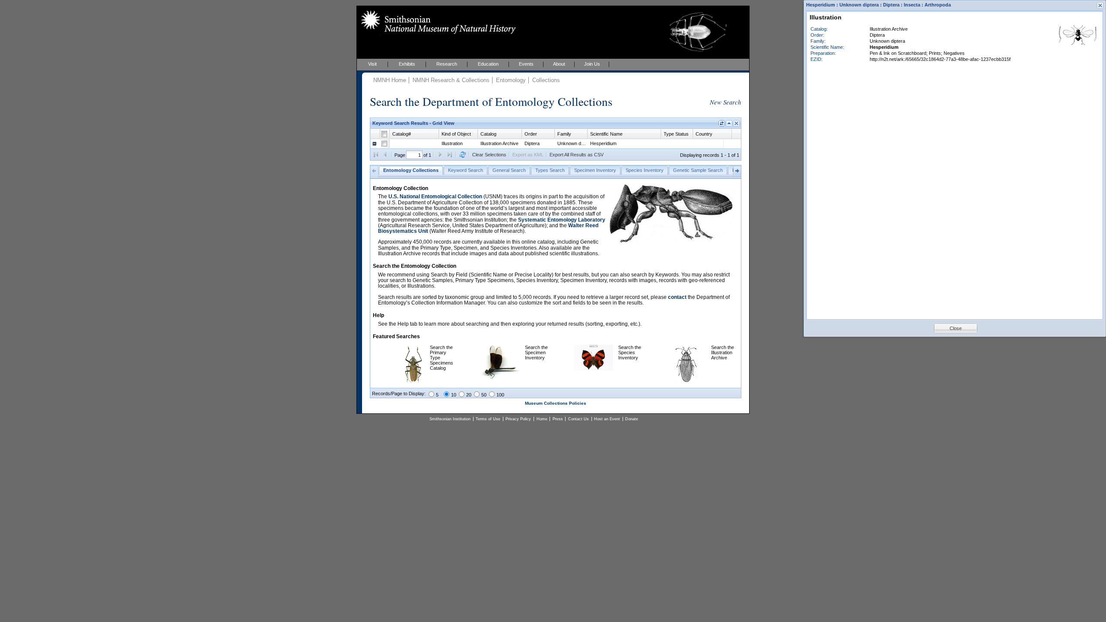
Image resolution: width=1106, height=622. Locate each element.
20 (468, 394)
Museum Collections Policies (555, 403)
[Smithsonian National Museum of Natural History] (436, 22)
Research (446, 64)
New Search (725, 102)
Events (526, 64)
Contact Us (578, 419)
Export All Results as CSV (577, 154)
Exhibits (407, 64)
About (559, 64)
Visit (372, 64)
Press (558, 419)
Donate (631, 419)
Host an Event (607, 419)
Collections (546, 80)
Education (488, 64)
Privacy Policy (518, 419)
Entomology (511, 80)
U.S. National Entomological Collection (435, 197)
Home (542, 419)
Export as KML (527, 154)
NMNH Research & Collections (451, 80)
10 (453, 394)
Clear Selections (489, 154)
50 (483, 394)
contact (677, 297)
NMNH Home (389, 80)
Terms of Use (488, 419)
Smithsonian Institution (449, 419)
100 (500, 394)
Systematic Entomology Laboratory (561, 220)
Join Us (592, 64)
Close (956, 328)
